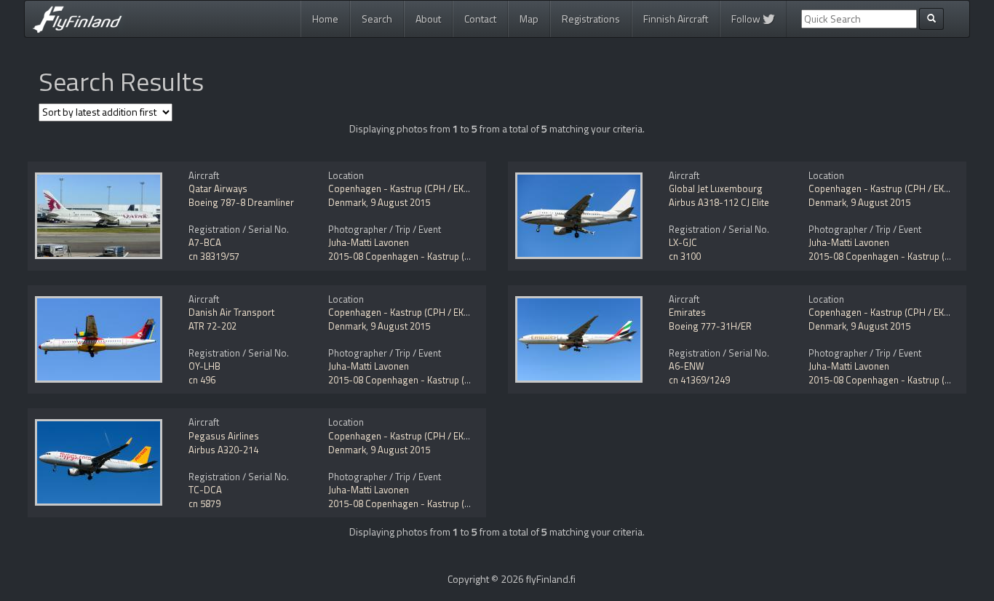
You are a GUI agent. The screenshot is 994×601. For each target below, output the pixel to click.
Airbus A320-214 (223, 449)
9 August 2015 (400, 202)
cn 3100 (685, 256)
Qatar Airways (217, 188)
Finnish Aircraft (675, 18)
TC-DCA (205, 489)
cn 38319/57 (213, 256)
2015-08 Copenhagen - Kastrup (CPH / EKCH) (422, 256)
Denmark (347, 202)
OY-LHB (204, 366)
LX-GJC (683, 242)
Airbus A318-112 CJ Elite (719, 202)
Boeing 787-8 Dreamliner (241, 202)
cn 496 (201, 380)
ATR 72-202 (212, 326)
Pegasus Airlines (223, 436)
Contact (480, 18)
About (428, 18)
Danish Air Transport (231, 312)
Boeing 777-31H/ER (710, 326)
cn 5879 (204, 503)
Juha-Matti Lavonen (368, 242)
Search (377, 18)
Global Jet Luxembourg (716, 188)
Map (529, 18)
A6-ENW (686, 366)
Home (325, 18)
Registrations (591, 18)
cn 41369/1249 (699, 380)
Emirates (687, 312)
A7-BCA (204, 242)
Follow (747, 18)
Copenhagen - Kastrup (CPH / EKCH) (403, 188)
